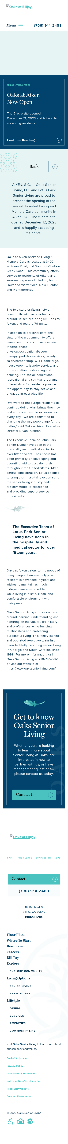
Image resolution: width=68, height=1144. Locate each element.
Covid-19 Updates (17, 1058)
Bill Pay (13, 958)
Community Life (22, 1030)
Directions (34, 916)
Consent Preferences (19, 1096)
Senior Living (21, 986)
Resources (15, 946)
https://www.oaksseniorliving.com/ (31, 668)
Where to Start (19, 940)
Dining (15, 1008)
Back (34, 166)
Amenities (18, 1023)
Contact (18, 878)
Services (17, 1016)
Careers (13, 952)
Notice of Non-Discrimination (24, 1081)
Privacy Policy (15, 1066)
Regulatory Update (18, 1088)
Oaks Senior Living (24, 1044)
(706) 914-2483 (48, 25)
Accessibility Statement (21, 1073)
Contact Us (25, 794)
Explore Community (26, 971)
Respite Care (20, 993)
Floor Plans (16, 935)
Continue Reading (21, 140)
